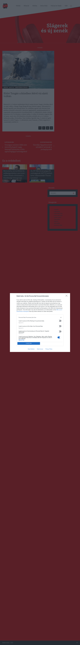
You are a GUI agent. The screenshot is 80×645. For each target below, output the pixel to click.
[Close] (67, 296)
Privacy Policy (48, 349)
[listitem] (40, 317)
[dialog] (40, 322)
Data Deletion (31, 349)
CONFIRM (29, 343)
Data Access (40, 349)
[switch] (59, 321)
